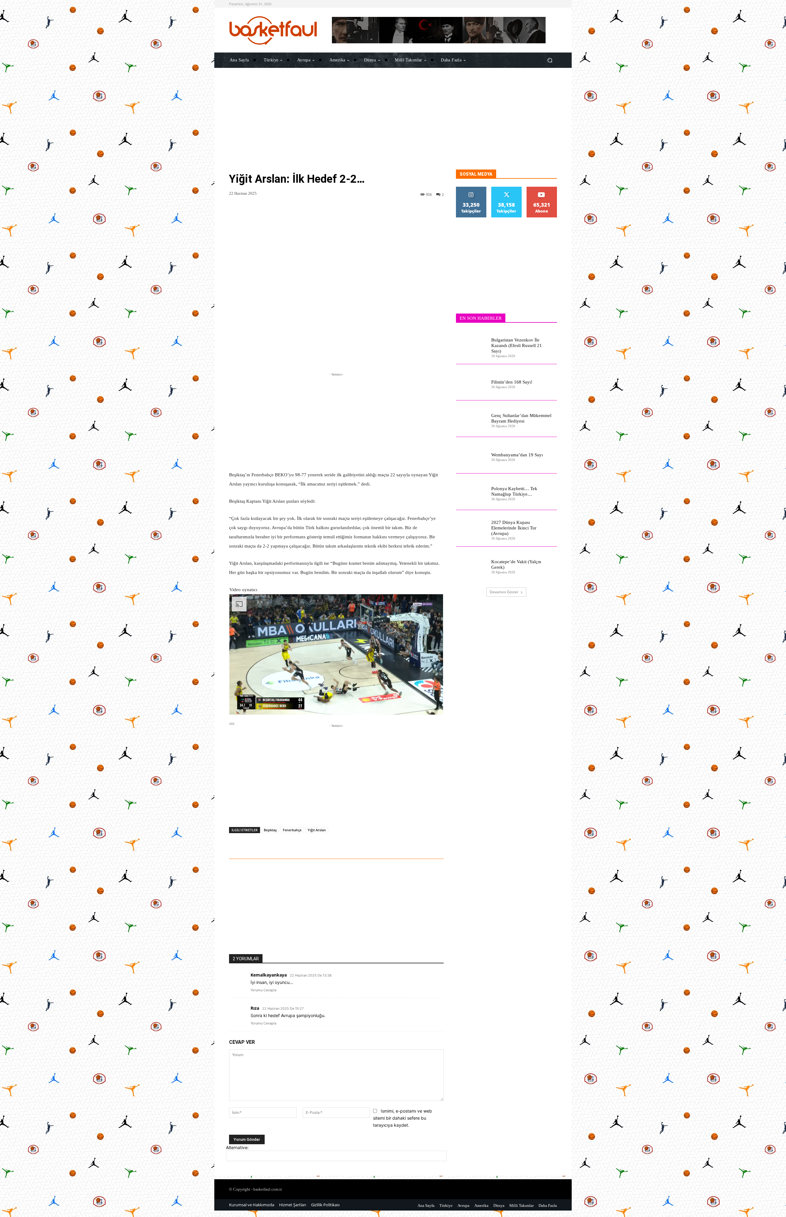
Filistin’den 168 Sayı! (511, 382)
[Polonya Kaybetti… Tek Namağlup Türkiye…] (471, 492)
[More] (412, 842)
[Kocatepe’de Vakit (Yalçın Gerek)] (471, 565)
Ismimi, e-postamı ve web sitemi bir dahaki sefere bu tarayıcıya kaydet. (402, 1117)
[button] (550, 60)
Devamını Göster (504, 592)
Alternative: (237, 1147)
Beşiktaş (270, 830)
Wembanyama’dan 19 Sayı (517, 454)
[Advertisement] (393, 127)
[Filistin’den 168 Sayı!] (471, 382)
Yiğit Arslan (317, 830)
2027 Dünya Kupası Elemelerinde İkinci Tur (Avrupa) (513, 528)
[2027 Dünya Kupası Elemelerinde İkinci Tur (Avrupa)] (471, 528)
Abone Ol (542, 189)
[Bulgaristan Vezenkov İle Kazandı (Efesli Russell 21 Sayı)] (471, 346)
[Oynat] (231, 724)
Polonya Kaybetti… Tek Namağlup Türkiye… (514, 491)
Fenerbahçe (292, 830)
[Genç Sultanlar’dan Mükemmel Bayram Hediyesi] (471, 419)
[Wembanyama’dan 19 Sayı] (471, 455)
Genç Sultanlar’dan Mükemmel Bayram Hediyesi (521, 418)
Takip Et (471, 189)
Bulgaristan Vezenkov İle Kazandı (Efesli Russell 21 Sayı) (516, 345)
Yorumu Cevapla (263, 990)
